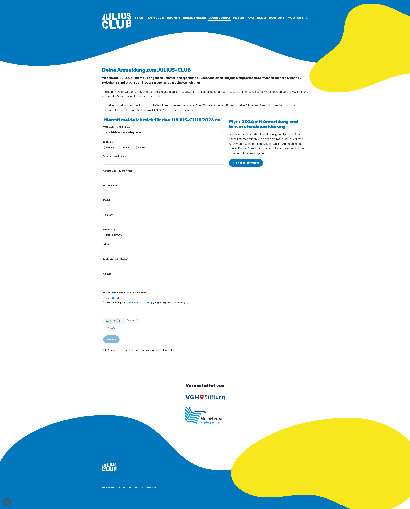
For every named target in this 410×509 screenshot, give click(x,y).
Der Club (156, 18)
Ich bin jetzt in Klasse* (115, 258)
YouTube (295, 18)
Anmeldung (219, 18)
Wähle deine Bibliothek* (117, 127)
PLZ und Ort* (110, 185)
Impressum (108, 487)
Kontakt (277, 18)
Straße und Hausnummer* (118, 170)
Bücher (173, 18)
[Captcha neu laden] (137, 320)
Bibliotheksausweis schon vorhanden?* (126, 292)
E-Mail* (107, 200)
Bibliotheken (194, 18)
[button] (137, 320)
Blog (261, 18)
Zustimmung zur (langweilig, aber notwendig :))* (147, 302)
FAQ (250, 18)
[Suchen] (307, 17)
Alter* (106, 244)
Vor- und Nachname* (115, 156)
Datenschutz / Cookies (130, 487)
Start (140, 18)
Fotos (238, 18)
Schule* (107, 273)
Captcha (131, 320)
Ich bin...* (108, 141)
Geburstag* (110, 229)
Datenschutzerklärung (139, 302)
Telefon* (108, 214)
